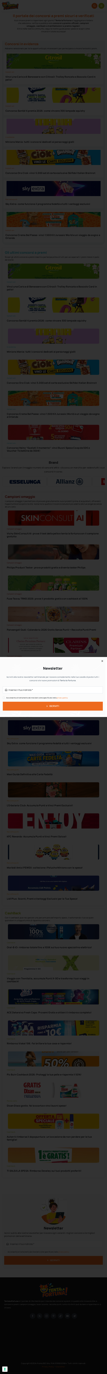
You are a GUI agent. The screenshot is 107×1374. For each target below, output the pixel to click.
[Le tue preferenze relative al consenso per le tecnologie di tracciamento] (5, 1369)
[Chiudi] (102, 661)
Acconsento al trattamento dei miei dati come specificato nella (37, 698)
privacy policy (62, 698)
